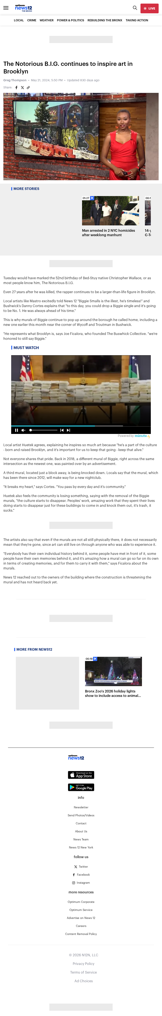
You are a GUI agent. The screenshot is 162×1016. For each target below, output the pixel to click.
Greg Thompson (15, 80)
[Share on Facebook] (16, 87)
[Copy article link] (28, 87)
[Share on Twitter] (22, 87)
